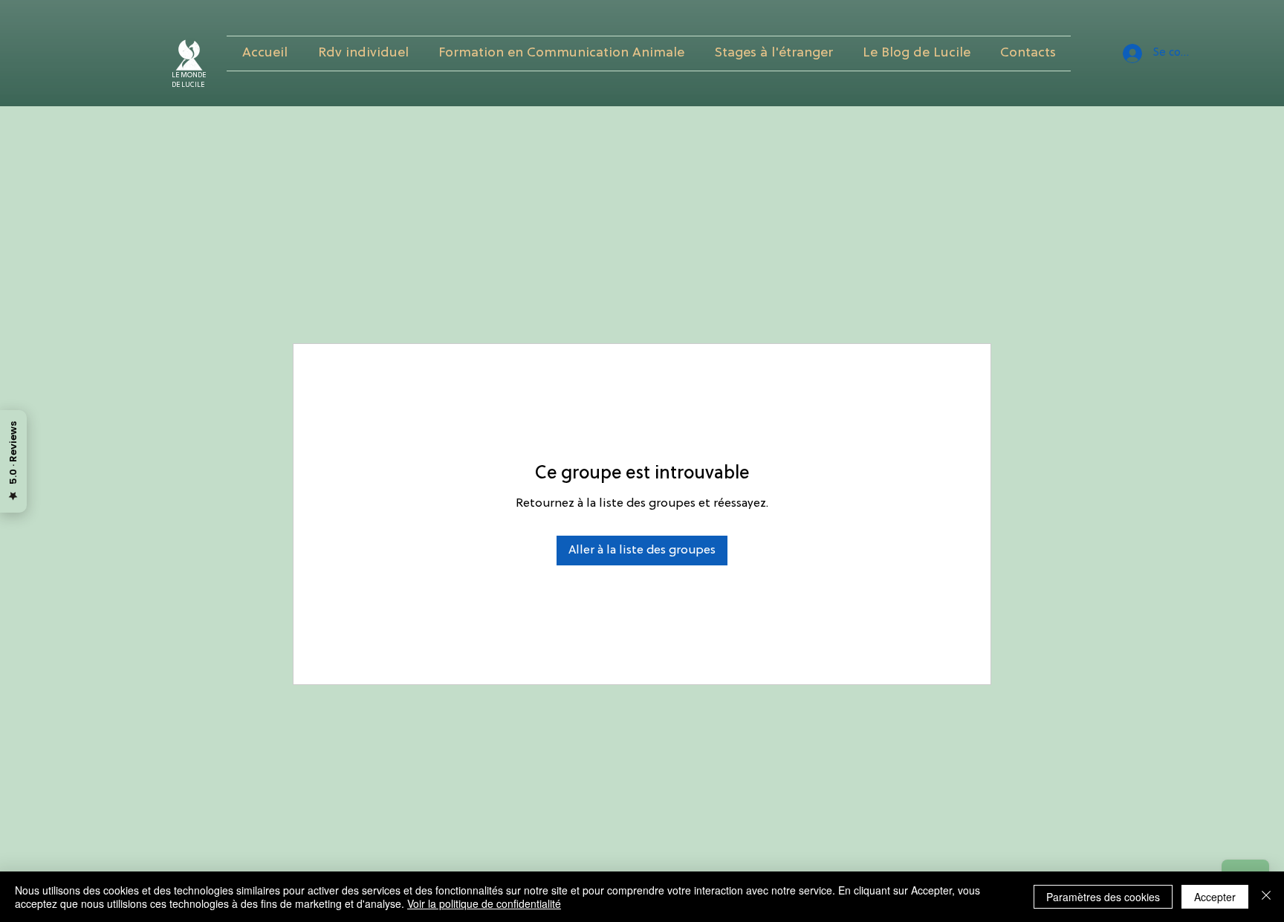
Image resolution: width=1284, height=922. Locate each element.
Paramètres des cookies (1103, 896)
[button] (561, 53)
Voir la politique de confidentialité (484, 903)
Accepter (1215, 896)
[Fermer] (1266, 896)
